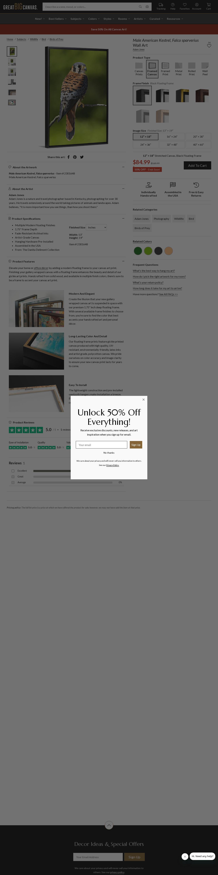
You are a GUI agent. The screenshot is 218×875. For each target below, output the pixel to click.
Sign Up (136, 444)
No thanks (109, 452)
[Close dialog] (144, 400)
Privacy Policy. (112, 465)
